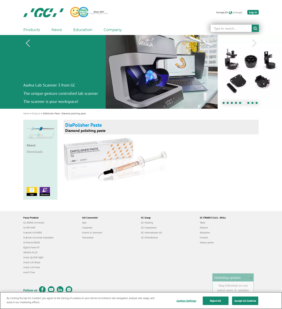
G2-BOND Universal (33, 222)
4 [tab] (237, 104)
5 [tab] (241, 104)
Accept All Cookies (245, 301)
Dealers (204, 227)
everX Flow (29, 272)
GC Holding (147, 222)
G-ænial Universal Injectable (38, 237)
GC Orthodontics (149, 237)
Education (45, 194)
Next (254, 43)
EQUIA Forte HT (31, 247)
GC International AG (151, 232)
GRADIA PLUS (30, 252)
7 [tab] (249, 104)
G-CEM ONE (29, 227)
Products (36, 113)
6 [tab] (245, 104)
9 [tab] (258, 104)
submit (255, 28)
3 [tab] (233, 104)
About (31, 145)
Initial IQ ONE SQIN (33, 257)
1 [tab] (225, 104)
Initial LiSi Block (31, 262)
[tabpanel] (141, 72)
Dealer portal (207, 242)
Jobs (84, 222)
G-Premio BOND (31, 242)
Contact (204, 237)
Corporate (87, 227)
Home (26, 113)
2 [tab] (229, 104)
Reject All (215, 301)
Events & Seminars (92, 232)
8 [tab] (253, 104)
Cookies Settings (186, 301)
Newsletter (88, 237)
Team (202, 222)
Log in (253, 12)
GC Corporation (149, 227)
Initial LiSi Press (31, 267)
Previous (27, 43)
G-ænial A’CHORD (32, 232)
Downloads (35, 152)
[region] (141, 300)
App (31, 194)
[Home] (43, 12)
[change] (237, 12)
